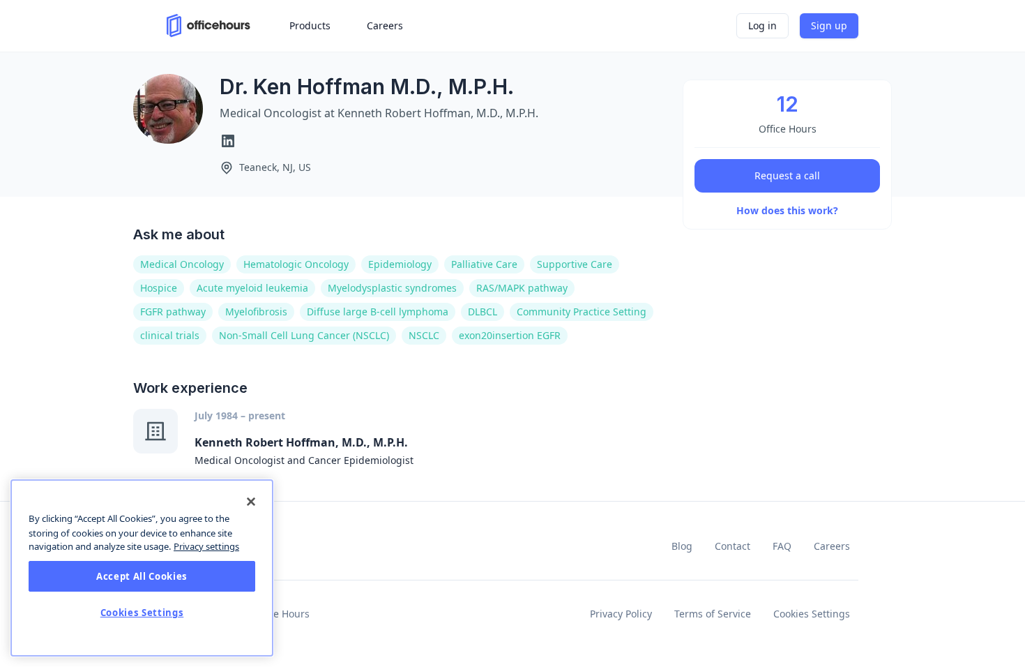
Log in (762, 25)
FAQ (782, 546)
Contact (732, 546)
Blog (681, 546)
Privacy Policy (621, 613)
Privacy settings (206, 546)
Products (310, 25)
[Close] (251, 501)
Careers (832, 546)
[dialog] (142, 568)
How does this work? (787, 210)
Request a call (787, 175)
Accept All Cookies (142, 576)
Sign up (829, 25)
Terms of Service (712, 613)
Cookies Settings (811, 613)
